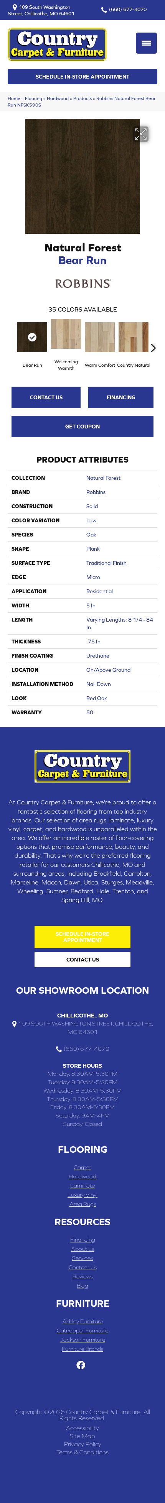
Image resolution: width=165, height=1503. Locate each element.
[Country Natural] (133, 337)
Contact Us (46, 397)
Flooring (33, 98)
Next (153, 336)
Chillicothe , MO (82, 1015)
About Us (82, 1248)
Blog (82, 1285)
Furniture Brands (82, 1348)
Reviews (83, 1276)
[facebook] (80, 1365)
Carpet (82, 1167)
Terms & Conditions (82, 1452)
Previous (11, 336)
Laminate (82, 1185)
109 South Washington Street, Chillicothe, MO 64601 (41, 10)
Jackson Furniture (82, 1339)
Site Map (82, 1436)
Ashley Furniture (83, 1321)
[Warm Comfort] (100, 337)
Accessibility (82, 1428)
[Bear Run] (32, 337)
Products (82, 98)
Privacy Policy (82, 1444)
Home (14, 98)
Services (82, 1258)
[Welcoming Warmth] (66, 334)
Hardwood (58, 98)
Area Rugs (82, 1204)
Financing (121, 397)
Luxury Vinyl (82, 1194)
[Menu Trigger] (146, 43)
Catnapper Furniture (82, 1330)
